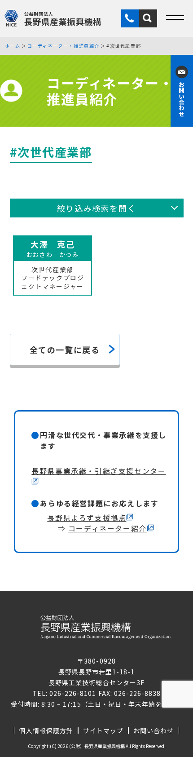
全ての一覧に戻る (65, 349)
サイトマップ (103, 730)
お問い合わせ (153, 730)
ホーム (13, 46)
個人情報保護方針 (46, 730)
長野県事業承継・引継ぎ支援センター (98, 470)
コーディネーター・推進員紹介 (63, 46)
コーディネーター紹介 (107, 528)
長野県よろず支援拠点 (86, 517)
